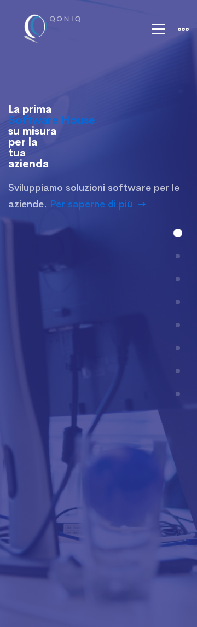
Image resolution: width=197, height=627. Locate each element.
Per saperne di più (91, 204)
